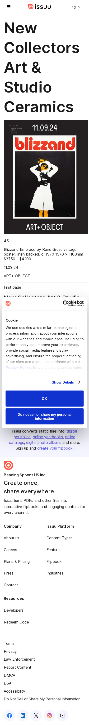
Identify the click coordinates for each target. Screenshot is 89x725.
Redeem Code (16, 622)
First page (12, 287)
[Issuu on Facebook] (9, 715)
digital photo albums (43, 442)
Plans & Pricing (17, 561)
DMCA (9, 675)
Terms (9, 643)
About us (11, 537)
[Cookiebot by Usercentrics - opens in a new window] (63, 304)
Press (9, 573)
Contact (11, 585)
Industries (55, 573)
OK (44, 399)
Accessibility (14, 691)
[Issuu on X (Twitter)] (36, 715)
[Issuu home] (39, 6)
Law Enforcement (19, 659)
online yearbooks (48, 436)
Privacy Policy (18, 367)
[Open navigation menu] (8, 6)
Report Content (17, 667)
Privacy (10, 651)
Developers (13, 610)
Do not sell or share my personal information (44, 416)
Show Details (63, 382)
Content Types (60, 537)
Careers (10, 549)
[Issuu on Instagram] (49, 715)
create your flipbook (55, 448)
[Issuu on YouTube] (62, 715)
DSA (7, 683)
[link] (74, 6)
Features (54, 549)
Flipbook (54, 561)
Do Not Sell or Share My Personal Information (42, 699)
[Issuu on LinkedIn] (22, 715)
